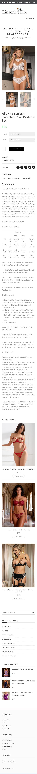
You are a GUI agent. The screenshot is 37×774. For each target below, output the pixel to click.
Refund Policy (8, 746)
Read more (19, 476)
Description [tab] (6, 174)
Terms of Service (9, 743)
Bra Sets (11, 160)
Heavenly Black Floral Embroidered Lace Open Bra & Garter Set (18, 590)
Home (5, 723)
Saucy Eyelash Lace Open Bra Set (18, 530)
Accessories (6, 626)
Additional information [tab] (11, 178)
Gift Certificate (7, 635)
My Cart (6, 729)
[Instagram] (13, 761)
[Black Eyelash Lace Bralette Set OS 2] (25, 99)
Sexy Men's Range (7, 652)
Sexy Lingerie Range (8, 647)
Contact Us (7, 726)
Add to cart (16, 148)
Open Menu (31, 18)
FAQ (5, 749)
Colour (5, 140)
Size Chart (7, 720)
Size (5, 134)
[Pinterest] (9, 761)
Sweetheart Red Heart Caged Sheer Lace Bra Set (18, 469)
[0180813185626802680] (18, 68)
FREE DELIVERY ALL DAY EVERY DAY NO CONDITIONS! (18, 2)
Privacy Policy (8, 740)
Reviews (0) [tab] (27, 178)
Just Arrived (6, 639)
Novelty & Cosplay (8, 643)
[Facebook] (4, 761)
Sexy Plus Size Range (9, 656)
